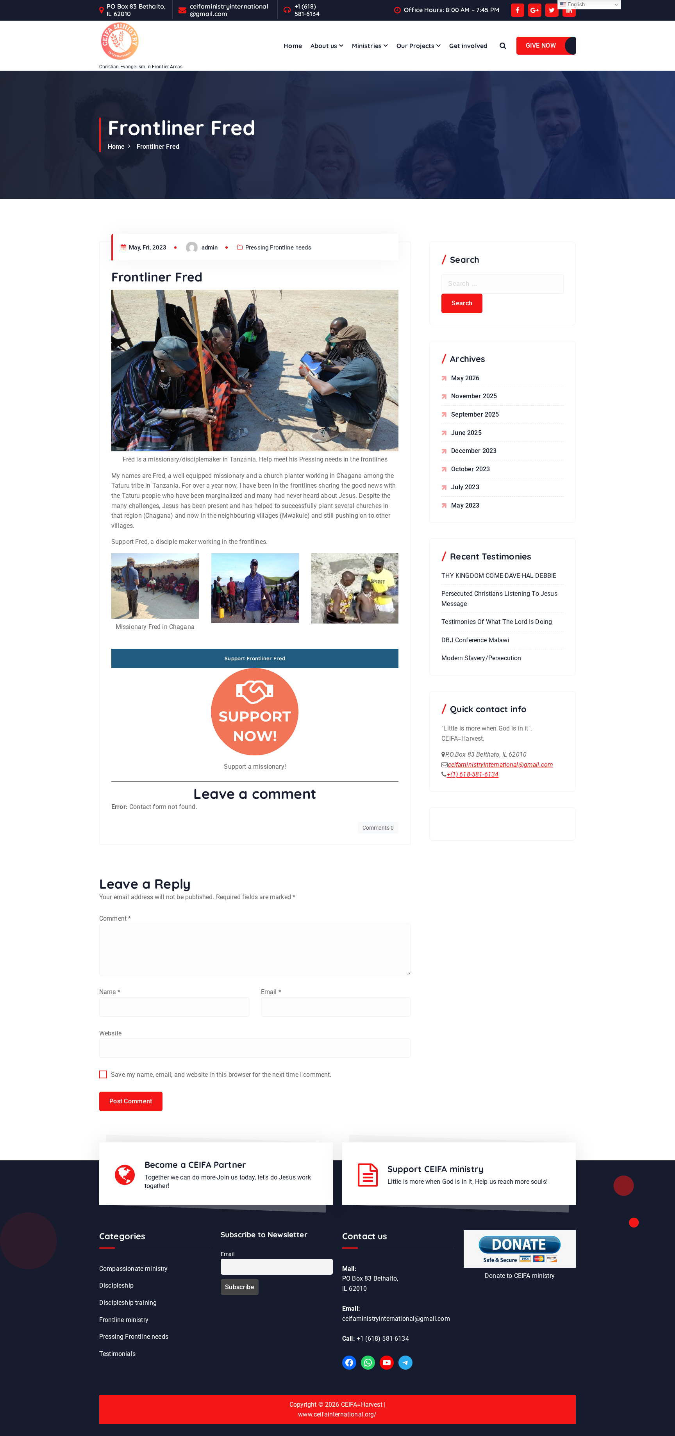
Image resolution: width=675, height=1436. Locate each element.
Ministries (367, 46)
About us (324, 46)
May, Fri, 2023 (146, 247)
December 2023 (473, 450)
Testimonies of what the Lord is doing (496, 621)
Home (293, 46)
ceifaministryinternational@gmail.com (229, 10)
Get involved (468, 46)
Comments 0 (378, 828)
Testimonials (117, 1354)
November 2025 (474, 396)
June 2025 (466, 433)
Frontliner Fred (158, 146)
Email (271, 992)
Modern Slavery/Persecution (481, 658)
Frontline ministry (123, 1320)
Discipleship (116, 1285)
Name (109, 992)
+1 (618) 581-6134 (307, 10)
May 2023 (465, 505)
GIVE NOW (541, 45)
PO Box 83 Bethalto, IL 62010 (136, 10)
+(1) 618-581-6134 (473, 774)
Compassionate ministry (133, 1268)
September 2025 (475, 414)
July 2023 (465, 487)
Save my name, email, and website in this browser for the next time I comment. (221, 1074)
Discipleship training (128, 1302)
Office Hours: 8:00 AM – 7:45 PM (451, 10)
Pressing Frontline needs (278, 247)
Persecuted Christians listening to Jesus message (499, 599)
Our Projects (415, 46)
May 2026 (465, 378)
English (575, 4)
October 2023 (470, 469)
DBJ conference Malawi (475, 640)
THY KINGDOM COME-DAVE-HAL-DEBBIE (498, 575)
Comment (115, 918)
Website (110, 1033)
